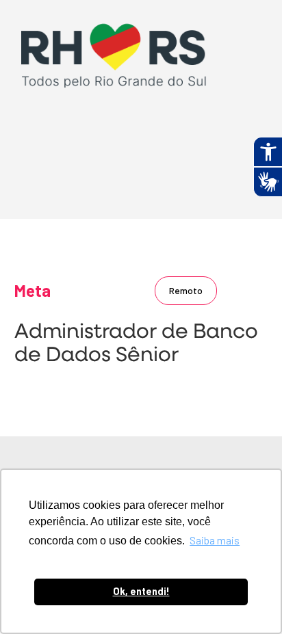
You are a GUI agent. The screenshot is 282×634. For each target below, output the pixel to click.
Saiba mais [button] (215, 539)
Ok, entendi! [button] (141, 591)
